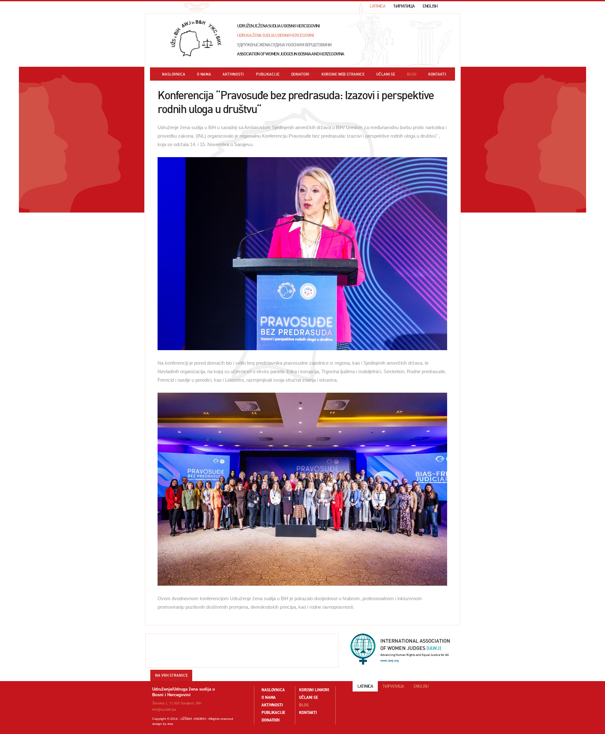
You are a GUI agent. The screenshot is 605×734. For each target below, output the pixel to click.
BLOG (412, 74)
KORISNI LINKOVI (314, 689)
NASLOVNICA (173, 74)
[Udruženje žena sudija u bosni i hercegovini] (195, 38)
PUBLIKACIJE (267, 74)
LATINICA (377, 6)
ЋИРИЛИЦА (404, 6)
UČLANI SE (385, 74)
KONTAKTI (437, 74)
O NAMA (204, 74)
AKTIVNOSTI (233, 74)
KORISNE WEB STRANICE (343, 74)
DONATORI (300, 74)
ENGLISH (430, 6)
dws (170, 723)
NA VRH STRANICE (171, 675)
